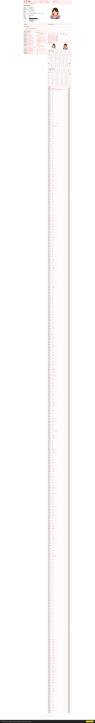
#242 (37, 37)
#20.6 (37, 35)
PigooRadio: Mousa (28, 28)
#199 (37, 45)
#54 (37, 44)
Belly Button (40, 41)
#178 (37, 51)
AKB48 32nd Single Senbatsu (52, 37)
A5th (52, 223)
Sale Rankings (55, 1)
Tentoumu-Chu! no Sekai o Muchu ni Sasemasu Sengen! (32, 48)
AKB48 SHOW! (29, 44)
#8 (37, 46)
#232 (37, 40)
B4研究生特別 (54, 556)
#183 (37, 50)
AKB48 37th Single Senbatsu (52, 36)
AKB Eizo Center (29, 52)
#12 (37, 52)
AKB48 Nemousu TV (29, 35)
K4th (52, 665)
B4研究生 (53, 174)
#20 (37, 53)
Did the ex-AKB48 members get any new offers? (42, 33)
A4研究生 (53, 641)
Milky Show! (40, 44)
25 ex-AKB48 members (41, 34)
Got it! (90, 721)
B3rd (52, 608)
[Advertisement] (67, 13)
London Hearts (29, 33)
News (35, 2)
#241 (37, 38)
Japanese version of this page (47, 715)
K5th (52, 182)
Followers (30, 19)
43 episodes (37, 28)
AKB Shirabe (28, 41)
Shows (35, 1)
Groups (40, 2)
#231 (37, 42)
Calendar (46, 1)
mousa (30, 14)
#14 (37, 41)
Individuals (41, 1)
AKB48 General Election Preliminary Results (41, 46)
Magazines (47, 2)
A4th (52, 698)
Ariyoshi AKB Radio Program (42, 38)
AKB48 (30, 13)
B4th (52, 151)
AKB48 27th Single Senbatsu (52, 38)
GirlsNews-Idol (29, 53)
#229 (37, 43)
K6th (52, 91)
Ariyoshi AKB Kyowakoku (30, 37)
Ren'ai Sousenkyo (29, 46)
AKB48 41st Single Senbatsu (52, 35)
